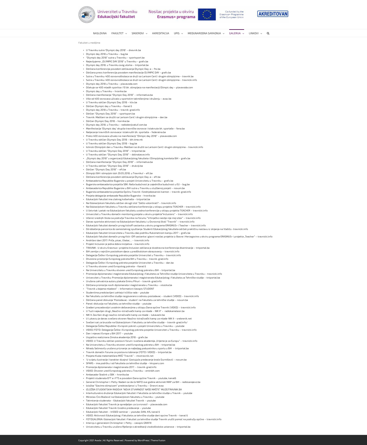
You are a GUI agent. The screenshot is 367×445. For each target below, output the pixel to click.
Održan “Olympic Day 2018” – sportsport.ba (110, 113)
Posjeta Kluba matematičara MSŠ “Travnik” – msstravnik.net (119, 355)
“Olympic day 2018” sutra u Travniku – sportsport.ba (115, 57)
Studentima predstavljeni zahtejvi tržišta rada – (117, 292)
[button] (268, 33)
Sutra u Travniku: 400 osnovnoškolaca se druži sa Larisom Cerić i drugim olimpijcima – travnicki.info (141, 79)
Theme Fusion (158, 440)
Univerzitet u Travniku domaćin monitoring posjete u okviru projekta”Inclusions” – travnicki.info (139, 214)
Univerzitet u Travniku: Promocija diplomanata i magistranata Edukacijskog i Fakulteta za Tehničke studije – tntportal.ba (153, 277)
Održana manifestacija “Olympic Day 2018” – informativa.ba (119, 94)
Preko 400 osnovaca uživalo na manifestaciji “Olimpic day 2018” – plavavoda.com (131, 135)
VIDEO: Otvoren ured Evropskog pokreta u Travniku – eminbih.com (123, 370)
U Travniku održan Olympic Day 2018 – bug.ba (111, 143)
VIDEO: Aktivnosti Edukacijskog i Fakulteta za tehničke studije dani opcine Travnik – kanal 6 (137, 415)
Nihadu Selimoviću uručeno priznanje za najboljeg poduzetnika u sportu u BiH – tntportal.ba (137, 348)
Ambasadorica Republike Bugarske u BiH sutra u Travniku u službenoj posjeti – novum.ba (135, 188)
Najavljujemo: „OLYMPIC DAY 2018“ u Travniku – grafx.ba (117, 61)
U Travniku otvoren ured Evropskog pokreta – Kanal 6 (116, 266)
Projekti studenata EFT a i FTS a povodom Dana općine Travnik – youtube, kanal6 (131, 378)
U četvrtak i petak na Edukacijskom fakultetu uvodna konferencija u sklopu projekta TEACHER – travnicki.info (147, 210)
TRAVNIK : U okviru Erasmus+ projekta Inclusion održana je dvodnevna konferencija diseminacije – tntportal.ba (147, 247)
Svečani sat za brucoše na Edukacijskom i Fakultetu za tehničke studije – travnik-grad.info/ (137, 322)
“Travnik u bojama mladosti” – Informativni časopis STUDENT (120, 288)
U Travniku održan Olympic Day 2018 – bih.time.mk (114, 139)
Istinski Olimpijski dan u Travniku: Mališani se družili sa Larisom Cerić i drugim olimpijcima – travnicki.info (144, 147)
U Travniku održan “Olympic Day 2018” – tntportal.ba (115, 150)
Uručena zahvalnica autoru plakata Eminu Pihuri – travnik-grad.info (124, 281)
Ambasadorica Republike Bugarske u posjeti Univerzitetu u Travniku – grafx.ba (129, 180)
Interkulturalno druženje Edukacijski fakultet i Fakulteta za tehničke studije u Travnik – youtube (139, 393)
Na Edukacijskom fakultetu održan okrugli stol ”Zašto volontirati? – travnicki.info (131, 203)
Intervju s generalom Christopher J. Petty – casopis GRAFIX (119, 422)
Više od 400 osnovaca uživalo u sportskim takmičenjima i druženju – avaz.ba (128, 98)
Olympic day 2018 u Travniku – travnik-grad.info (113, 109)
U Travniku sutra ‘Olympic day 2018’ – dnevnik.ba (113, 50)
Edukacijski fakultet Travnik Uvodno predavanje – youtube (118, 407)
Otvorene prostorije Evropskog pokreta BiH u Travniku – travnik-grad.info (127, 258)
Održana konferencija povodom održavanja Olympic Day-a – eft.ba (123, 176)
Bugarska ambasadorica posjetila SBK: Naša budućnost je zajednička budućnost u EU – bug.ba (138, 184)
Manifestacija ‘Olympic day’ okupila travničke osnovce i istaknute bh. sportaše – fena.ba (135, 128)
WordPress (143, 440)
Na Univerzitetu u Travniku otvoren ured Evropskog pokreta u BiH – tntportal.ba (130, 270)
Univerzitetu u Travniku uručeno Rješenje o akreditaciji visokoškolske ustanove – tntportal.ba (138, 426)
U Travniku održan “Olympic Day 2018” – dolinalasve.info (118, 154)
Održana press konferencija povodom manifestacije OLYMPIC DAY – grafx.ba (128, 72)
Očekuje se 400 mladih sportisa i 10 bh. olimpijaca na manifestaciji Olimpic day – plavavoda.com (139, 87)
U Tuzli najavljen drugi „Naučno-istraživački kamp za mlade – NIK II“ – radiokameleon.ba (135, 311)
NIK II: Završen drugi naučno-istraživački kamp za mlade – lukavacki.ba (125, 314)
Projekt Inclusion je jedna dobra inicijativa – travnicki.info (117, 243)
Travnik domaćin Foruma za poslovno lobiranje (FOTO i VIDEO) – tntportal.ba (128, 352)
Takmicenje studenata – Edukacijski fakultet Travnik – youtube (121, 400)
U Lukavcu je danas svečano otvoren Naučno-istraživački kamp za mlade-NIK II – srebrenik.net (139, 318)
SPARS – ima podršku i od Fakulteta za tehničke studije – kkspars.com (125, 363)
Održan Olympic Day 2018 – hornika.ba (107, 121)
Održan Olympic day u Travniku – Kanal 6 (109, 106)
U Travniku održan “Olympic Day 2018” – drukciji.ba (114, 165)
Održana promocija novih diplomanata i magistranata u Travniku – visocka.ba (129, 285)
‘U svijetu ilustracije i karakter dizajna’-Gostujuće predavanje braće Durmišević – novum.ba (136, 359)
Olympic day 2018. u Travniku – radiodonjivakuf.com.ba (116, 124)
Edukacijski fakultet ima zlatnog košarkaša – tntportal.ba (118, 199)
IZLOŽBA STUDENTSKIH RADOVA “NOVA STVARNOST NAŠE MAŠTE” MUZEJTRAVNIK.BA (134, 389)
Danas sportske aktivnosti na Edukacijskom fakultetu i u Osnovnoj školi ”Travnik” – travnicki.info (140, 221)
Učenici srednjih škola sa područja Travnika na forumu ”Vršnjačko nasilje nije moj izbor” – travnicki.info (143, 217)
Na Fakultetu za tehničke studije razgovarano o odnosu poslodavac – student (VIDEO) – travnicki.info (142, 296)
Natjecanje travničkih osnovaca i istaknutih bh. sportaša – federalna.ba (126, 132)
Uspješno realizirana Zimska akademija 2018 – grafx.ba (117, 337)
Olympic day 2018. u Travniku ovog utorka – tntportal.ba (117, 65)
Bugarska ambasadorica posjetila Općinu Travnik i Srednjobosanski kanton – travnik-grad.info (138, 191)
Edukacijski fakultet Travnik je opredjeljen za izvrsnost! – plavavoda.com (126, 404)
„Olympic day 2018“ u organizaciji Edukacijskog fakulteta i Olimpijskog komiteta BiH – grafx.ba (138, 158)
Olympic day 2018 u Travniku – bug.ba (107, 53)
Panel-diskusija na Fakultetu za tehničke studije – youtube (118, 303)
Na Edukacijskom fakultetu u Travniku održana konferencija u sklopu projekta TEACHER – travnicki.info (143, 206)
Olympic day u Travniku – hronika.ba (106, 91)
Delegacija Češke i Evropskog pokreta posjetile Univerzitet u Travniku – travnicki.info (133, 255)
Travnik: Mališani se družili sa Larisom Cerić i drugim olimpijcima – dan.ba (126, 117)
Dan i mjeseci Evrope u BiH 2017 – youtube (109, 333)
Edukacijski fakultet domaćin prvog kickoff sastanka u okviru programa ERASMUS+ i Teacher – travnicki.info (146, 225)
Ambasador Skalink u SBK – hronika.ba (107, 374)
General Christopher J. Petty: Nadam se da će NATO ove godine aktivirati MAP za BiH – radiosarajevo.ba (143, 381)
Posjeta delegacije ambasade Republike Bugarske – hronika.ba (120, 195)
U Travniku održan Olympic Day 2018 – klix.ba (111, 102)
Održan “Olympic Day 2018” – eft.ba (106, 169)
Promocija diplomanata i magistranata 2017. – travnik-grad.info (121, 367)
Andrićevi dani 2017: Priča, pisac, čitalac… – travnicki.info (117, 240)
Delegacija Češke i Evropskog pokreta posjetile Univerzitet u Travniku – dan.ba (130, 262)
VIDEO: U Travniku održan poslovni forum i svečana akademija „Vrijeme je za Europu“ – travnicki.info (141, 340)
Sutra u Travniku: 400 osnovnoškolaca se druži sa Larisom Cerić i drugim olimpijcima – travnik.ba (139, 76)
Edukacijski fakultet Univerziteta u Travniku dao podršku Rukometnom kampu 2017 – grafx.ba (138, 232)
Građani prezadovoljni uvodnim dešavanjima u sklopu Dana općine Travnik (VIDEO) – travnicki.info (141, 307)
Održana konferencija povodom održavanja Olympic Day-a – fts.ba (123, 68)
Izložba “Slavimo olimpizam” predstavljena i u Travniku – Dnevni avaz (125, 385)
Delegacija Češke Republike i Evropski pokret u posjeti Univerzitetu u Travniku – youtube (135, 325)
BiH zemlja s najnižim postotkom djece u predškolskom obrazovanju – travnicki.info (132, 251)
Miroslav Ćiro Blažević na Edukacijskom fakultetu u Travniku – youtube (125, 396)
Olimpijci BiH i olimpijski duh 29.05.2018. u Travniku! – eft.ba (119, 173)
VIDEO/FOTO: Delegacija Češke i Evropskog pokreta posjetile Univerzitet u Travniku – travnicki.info (141, 329)
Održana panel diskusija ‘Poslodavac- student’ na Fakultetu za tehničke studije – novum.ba (137, 299)
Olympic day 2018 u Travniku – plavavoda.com (111, 83)
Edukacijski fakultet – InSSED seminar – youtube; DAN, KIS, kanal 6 (123, 411)
